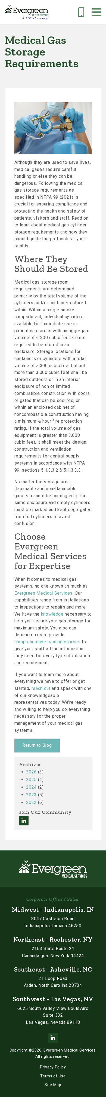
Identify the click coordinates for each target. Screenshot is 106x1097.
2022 (31, 802)
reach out (41, 688)
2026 (31, 772)
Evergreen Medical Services (43, 593)
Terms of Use (53, 1076)
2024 (31, 787)
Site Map (53, 1085)
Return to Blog (37, 745)
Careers (66, 10)
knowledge (52, 614)
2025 (31, 779)
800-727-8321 (81, 10)
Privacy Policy (53, 1067)
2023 (31, 794)
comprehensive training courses (47, 641)
